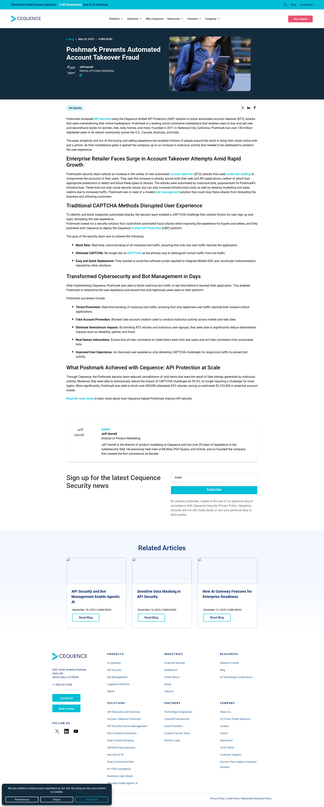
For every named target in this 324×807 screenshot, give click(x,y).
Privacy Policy (217, 798)
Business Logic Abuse (120, 776)
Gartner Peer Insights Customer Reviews (238, 764)
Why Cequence (155, 18)
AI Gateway (114, 662)
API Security (114, 669)
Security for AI (115, 754)
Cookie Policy (233, 798)
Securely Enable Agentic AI (122, 783)
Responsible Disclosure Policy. (256, 798)
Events (224, 733)
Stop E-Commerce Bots (120, 761)
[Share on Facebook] (255, 108)
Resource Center (229, 662)
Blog (293, 4)
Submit (214, 490)
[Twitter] (57, 731)
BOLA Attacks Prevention (122, 733)
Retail (167, 684)
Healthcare (170, 669)
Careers (224, 726)
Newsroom (226, 740)
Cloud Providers (173, 726)
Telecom (169, 691)
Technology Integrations (178, 711)
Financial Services (174, 662)
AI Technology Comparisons (236, 677)
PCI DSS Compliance (119, 768)
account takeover (181, 174)
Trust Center (227, 747)
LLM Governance (70, 4)
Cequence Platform (118, 684)
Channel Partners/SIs (176, 718)
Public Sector (171, 677)
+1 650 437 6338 (62, 684)
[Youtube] (75, 731)
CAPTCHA (134, 253)
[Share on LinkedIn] (249, 108)
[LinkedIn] (66, 731)
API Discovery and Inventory (123, 711)
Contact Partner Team (177, 733)
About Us (225, 711)
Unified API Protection (146, 228)
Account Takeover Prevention (124, 718)
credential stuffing (238, 174)
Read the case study (80, 398)
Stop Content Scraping (120, 740)
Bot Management (117, 677)
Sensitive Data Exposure (121, 747)
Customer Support (230, 754)
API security (102, 119)
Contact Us (306, 4)
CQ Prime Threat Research (235, 718)
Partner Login (172, 740)
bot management (167, 192)
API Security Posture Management (127, 726)
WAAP (111, 691)
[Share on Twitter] (243, 108)
